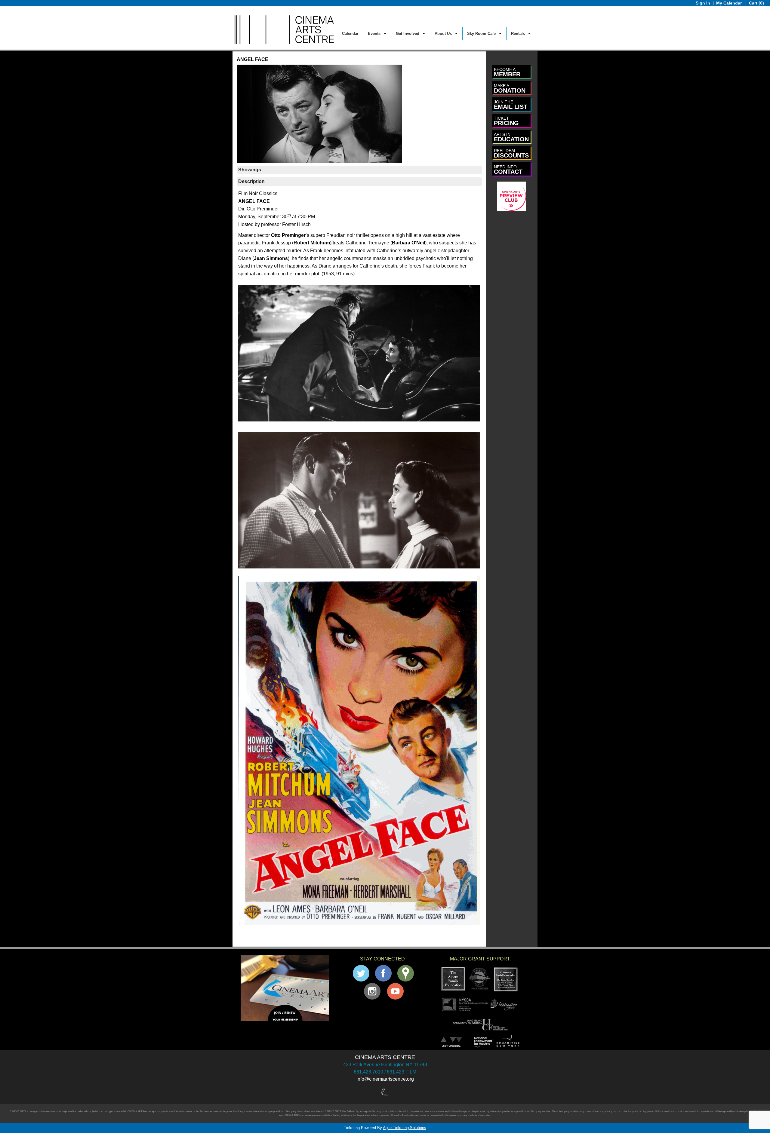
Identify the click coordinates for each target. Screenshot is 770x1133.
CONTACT (508, 169)
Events (374, 33)
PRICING (506, 121)
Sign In (703, 3)
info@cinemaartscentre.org (385, 1079)
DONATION (509, 88)
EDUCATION (511, 137)
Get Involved (407, 33)
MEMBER (507, 72)
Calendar (350, 33)
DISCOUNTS (511, 153)
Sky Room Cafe (481, 33)
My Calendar (729, 3)
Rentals (518, 33)
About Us (443, 33)
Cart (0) (756, 3)
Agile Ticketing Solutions (404, 1127)
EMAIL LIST (510, 105)
